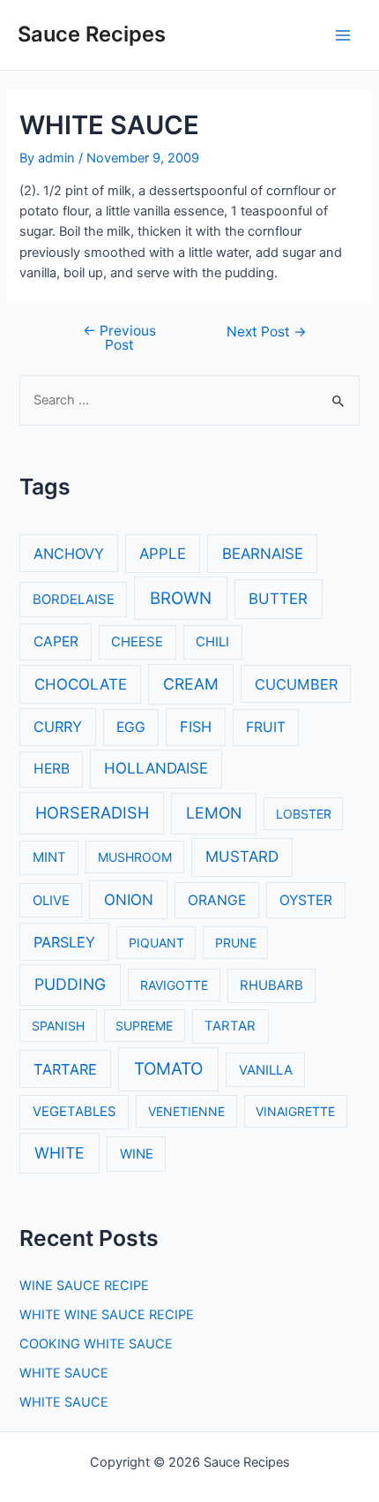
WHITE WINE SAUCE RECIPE (106, 1315)
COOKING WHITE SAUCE (96, 1344)
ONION (128, 900)
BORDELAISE (74, 600)
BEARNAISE (262, 553)
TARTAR (230, 1026)
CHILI (212, 642)
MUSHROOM (135, 856)
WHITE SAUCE (63, 1373)
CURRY (57, 727)
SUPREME (144, 1025)
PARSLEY (64, 942)
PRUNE (235, 942)
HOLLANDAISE (156, 768)
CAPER (55, 641)
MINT (49, 857)
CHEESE (137, 642)
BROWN (181, 598)
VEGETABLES (74, 1112)
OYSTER (305, 900)
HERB (51, 768)
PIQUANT (156, 942)
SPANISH (58, 1025)
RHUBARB (271, 985)
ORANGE (217, 900)
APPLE (162, 553)
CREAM (191, 684)
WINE (136, 1154)
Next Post (267, 332)
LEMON (214, 813)
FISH (196, 727)
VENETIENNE (186, 1111)
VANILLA (266, 1070)
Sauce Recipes (92, 34)
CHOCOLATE (80, 684)
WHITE (59, 1152)
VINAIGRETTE (295, 1111)
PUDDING (70, 984)
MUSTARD (242, 856)
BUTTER (278, 599)
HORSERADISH (92, 812)
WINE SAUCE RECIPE (84, 1286)
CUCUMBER (296, 684)
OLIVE (51, 901)
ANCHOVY (68, 553)
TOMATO (168, 1069)
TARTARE (65, 1069)
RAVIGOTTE (174, 985)
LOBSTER (303, 813)
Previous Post (119, 337)
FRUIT (266, 727)
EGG (130, 727)
